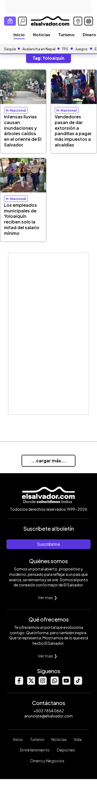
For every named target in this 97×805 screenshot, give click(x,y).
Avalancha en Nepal (39, 49)
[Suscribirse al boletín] (10, 21)
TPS (65, 49)
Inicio (19, 34)
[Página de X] (30, 683)
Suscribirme (48, 544)
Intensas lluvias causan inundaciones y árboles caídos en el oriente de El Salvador (22, 131)
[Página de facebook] (19, 683)
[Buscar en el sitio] (22, 21)
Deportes (66, 749)
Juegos (81, 49)
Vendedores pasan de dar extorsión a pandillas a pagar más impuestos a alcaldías (73, 131)
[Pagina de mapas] (78, 21)
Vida (78, 739)
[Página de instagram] (42, 683)
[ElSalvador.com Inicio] (50, 20)
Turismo (66, 34)
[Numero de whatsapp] (54, 683)
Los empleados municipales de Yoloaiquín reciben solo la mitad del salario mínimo (21, 219)
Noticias (41, 34)
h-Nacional (16, 110)
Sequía (10, 49)
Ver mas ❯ (47, 597)
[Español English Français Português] (88, 21)
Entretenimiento (35, 749)
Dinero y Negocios (47, 760)
